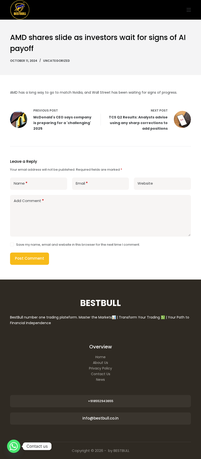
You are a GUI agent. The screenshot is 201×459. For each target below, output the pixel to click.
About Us (100, 362)
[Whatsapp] (13, 446)
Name (20, 183)
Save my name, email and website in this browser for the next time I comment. (78, 244)
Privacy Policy (100, 368)
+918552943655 (100, 401)
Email (82, 183)
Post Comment (29, 258)
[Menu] (189, 10)
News (100, 379)
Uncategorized (56, 61)
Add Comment (29, 200)
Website (145, 183)
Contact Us (100, 373)
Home (100, 357)
